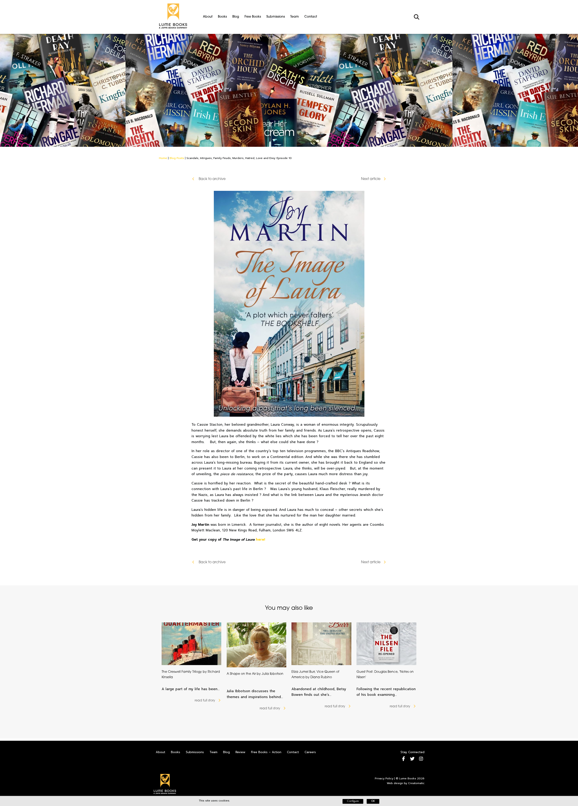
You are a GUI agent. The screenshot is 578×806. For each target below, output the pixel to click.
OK (373, 801)
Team (294, 17)
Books (222, 17)
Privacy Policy (384, 778)
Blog (235, 17)
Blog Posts (177, 158)
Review (240, 752)
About (207, 17)
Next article (370, 179)
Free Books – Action (266, 752)
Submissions (275, 17)
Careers (310, 752)
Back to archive (212, 179)
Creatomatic (416, 783)
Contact (310, 17)
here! (260, 539)
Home (163, 158)
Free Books (253, 17)
